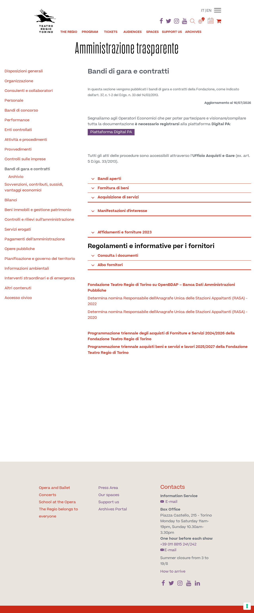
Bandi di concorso (21, 110)
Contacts (172, 487)
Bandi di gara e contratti (27, 169)
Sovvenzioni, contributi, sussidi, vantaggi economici (34, 187)
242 (193, 544)
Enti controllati (18, 130)
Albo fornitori (110, 265)
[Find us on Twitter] (168, 22)
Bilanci (11, 200)
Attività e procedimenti (26, 139)
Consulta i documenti (118, 255)
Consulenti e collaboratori (29, 91)
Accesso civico (18, 298)
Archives (193, 32)
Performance (17, 120)
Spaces (152, 32)
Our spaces (108, 495)
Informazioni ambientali (27, 268)
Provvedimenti (18, 149)
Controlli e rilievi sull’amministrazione (39, 219)
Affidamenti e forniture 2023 (125, 232)
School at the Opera (57, 502)
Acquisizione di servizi (118, 197)
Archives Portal (112, 509)
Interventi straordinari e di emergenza (40, 278)
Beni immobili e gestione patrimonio (38, 210)
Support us (172, 32)
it (202, 10)
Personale (14, 100)
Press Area (108, 488)
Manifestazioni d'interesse (122, 211)
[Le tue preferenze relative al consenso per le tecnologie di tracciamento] (247, 606)
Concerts (47, 495)
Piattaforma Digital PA (111, 132)
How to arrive (172, 571)
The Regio (68, 32)
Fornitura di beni (113, 188)
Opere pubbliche (20, 249)
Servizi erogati (18, 229)
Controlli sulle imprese (25, 159)
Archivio (15, 177)
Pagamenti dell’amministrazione (35, 239)
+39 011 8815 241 (174, 544)
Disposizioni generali (24, 71)
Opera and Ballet (54, 488)
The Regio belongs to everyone (58, 513)
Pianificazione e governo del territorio (40, 259)
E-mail (171, 501)
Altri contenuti (18, 288)
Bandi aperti (109, 178)
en (209, 10)
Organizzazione (19, 81)
